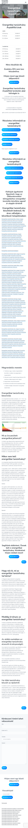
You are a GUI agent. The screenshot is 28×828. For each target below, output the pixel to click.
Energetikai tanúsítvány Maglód (13, 284)
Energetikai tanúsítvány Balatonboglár (10, 300)
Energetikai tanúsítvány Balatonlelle (17, 304)
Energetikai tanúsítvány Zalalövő (17, 357)
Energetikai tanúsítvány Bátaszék (9, 325)
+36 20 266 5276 (14, 82)
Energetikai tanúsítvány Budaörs (14, 273)
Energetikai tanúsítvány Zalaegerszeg (16, 354)
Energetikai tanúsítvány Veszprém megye (12, 339)
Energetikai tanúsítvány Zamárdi (18, 316)
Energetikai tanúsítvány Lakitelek (9, 231)
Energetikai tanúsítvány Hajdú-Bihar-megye (11, 815)
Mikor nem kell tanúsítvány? (10, 134)
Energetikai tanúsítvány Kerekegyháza (16, 224)
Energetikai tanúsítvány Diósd (8, 275)
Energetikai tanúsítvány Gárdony (16, 257)
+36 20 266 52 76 (14, 152)
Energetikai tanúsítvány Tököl (17, 292)
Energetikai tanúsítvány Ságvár (9, 317)
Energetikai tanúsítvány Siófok (8, 314)
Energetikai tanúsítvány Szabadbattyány (11, 262)
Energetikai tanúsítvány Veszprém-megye (11, 823)
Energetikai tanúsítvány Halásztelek (10, 280)
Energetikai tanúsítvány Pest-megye (11, 270)
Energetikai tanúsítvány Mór (8, 259)
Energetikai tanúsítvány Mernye (9, 309)
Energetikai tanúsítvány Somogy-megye (11, 299)
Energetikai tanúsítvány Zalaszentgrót (10, 355)
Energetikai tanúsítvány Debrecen (9, 267)
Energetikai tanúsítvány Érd (13, 277)
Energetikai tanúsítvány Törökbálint (10, 294)
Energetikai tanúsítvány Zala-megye (10, 350)
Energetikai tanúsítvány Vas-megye (10, 821)
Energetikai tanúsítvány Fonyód (9, 305)
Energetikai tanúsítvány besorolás (11, 130)
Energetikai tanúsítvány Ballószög (9, 220)
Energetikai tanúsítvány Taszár (19, 307)
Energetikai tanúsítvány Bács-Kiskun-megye (12, 219)
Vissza (23, 562)
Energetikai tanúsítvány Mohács (15, 239)
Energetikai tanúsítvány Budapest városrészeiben (13, 808)
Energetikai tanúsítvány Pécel (14, 287)
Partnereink (4, 803)
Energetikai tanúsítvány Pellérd (14, 242)
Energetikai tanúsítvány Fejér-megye (11, 254)
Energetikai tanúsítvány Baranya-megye (11, 812)
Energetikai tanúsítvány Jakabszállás (14, 229)
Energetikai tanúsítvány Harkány (9, 235)
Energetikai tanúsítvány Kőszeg (13, 332)
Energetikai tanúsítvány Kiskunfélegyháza (11, 226)
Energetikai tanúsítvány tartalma (11, 139)
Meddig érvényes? (7, 144)
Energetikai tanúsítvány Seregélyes (14, 260)
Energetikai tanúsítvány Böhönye (14, 312)
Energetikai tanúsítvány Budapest (10, 250)
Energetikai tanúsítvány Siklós (8, 244)
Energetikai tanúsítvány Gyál (15, 279)
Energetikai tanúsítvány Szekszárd (14, 324)
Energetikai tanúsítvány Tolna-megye (11, 320)
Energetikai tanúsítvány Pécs (8, 241)
